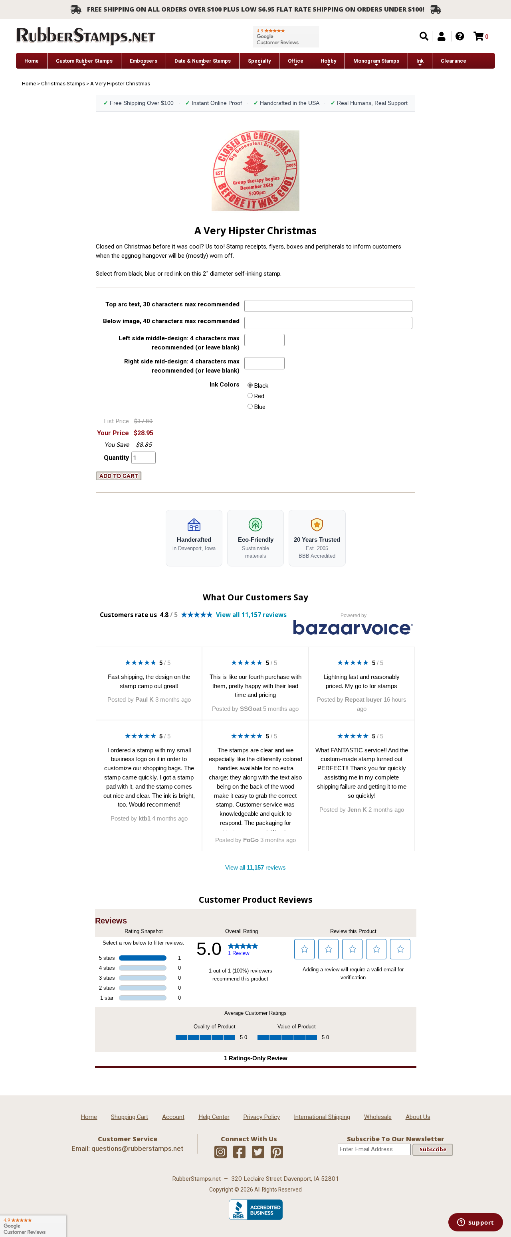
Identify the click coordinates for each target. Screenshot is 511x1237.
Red (259, 396)
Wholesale (378, 1117)
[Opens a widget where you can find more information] (475, 1223)
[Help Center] (460, 36)
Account (173, 1117)
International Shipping (322, 1117)
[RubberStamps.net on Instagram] (220, 1152)
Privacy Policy (261, 1117)
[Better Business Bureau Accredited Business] (256, 1217)
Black (261, 385)
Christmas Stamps (63, 83)
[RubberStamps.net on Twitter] (258, 1152)
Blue (259, 406)
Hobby (328, 61)
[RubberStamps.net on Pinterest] (277, 1152)
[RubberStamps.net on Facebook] (239, 1152)
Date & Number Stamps (202, 61)
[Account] (442, 36)
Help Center (214, 1117)
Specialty (259, 61)
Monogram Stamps (376, 61)
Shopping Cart (129, 1117)
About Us (418, 1117)
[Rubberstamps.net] (86, 36)
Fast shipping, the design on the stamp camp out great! (149, 681)
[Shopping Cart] (478, 36)
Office (295, 61)
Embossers (143, 61)
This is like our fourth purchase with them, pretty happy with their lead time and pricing (255, 685)
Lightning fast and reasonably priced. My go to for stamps (362, 681)
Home (31, 61)
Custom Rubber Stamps (84, 61)
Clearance (453, 61)
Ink (420, 61)
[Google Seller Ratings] (286, 36)
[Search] (424, 36)
